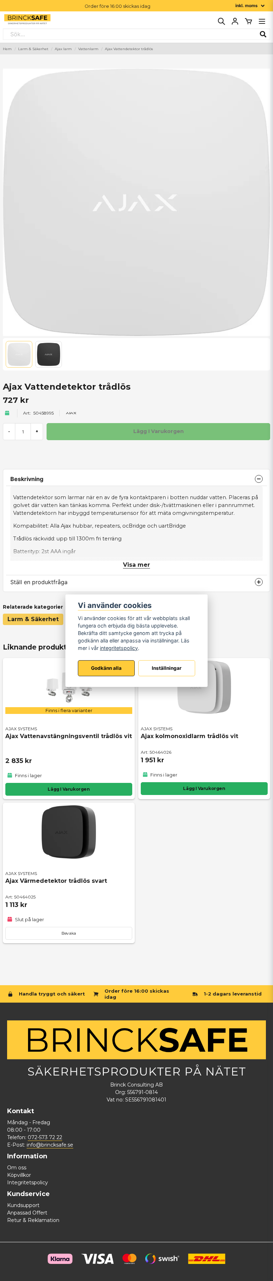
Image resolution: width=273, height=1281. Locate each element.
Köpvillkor (19, 1175)
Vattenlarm (88, 49)
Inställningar (167, 668)
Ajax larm (63, 49)
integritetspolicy (119, 648)
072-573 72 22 (45, 1137)
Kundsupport (23, 1205)
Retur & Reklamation (33, 1220)
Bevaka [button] (68, 933)
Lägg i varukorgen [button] (69, 789)
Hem (7, 49)
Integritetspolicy (27, 1182)
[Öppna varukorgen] (248, 21)
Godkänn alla (106, 668)
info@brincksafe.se (50, 1145)
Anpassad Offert (27, 1213)
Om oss (16, 1167)
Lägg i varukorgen (204, 788)
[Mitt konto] (235, 21)
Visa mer (136, 564)
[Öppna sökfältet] (221, 21)
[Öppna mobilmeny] (262, 21)
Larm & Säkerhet (33, 49)
